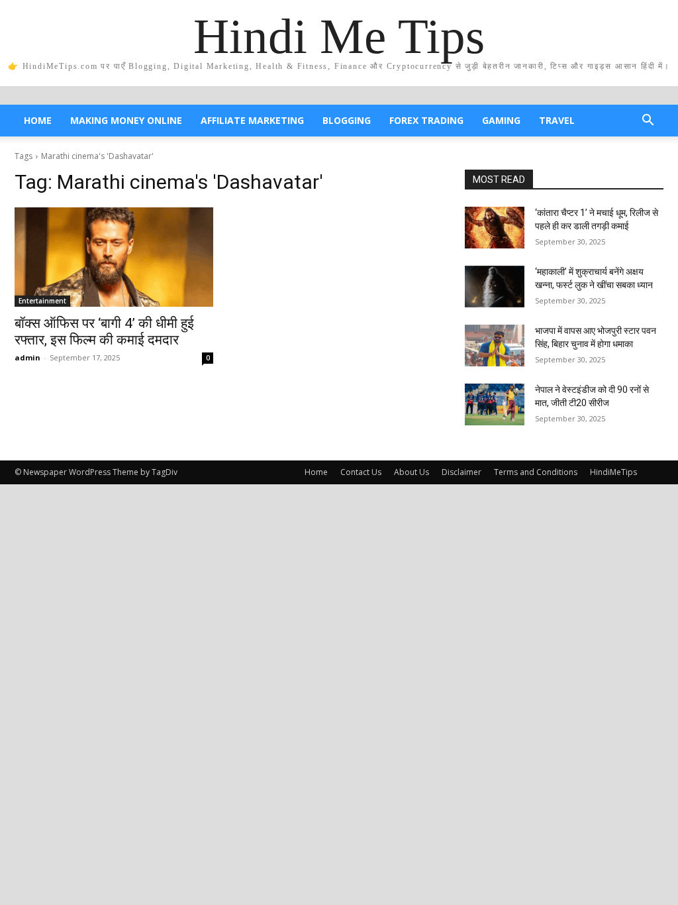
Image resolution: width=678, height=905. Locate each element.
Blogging (346, 120)
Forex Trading (426, 120)
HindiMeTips (613, 472)
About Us (411, 472)
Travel (557, 120)
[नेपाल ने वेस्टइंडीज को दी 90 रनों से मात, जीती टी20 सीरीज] (494, 404)
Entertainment (42, 300)
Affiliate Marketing (252, 120)
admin (27, 357)
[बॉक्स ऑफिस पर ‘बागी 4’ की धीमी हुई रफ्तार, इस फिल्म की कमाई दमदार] (114, 257)
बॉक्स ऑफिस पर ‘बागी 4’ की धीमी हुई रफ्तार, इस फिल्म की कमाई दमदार (104, 331)
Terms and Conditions (535, 472)
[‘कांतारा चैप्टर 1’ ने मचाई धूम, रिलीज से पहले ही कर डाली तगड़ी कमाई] (494, 227)
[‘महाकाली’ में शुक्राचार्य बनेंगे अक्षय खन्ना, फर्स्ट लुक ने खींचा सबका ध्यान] (494, 286)
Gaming (501, 120)
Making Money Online (126, 120)
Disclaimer (461, 472)
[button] (647, 121)
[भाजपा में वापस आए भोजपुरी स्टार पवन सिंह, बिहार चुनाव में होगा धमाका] (494, 345)
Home (38, 120)
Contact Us (360, 472)
